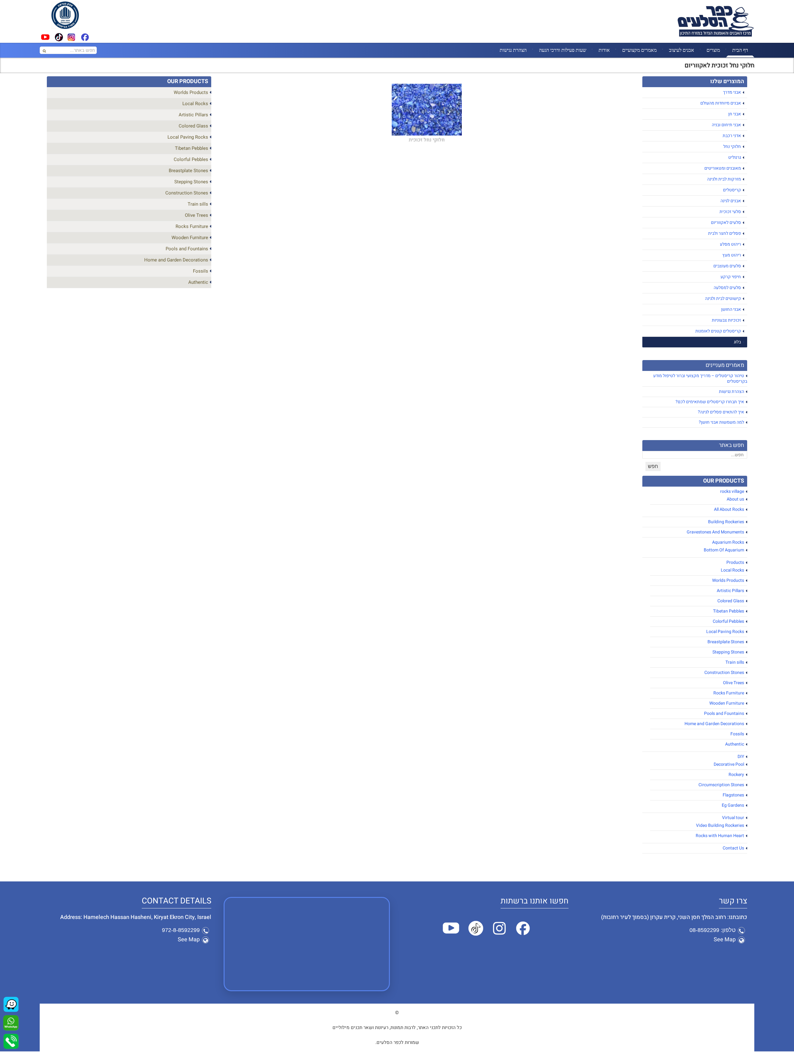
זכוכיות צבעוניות (726, 320)
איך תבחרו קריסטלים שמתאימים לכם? (710, 402)
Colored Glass (730, 601)
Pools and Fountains (724, 713)
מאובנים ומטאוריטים (722, 168)
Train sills (734, 662)
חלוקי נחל (732, 146)
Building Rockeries (726, 522)
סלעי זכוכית (730, 211)
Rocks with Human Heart (720, 835)
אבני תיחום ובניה (726, 125)
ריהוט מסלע (730, 244)
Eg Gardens (733, 805)
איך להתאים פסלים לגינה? (721, 412)
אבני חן (734, 114)
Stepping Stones (728, 652)
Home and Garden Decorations (714, 723)
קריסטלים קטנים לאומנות (718, 331)
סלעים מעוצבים (727, 266)
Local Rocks (732, 570)
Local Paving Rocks (725, 631)
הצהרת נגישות (513, 49)
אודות (604, 49)
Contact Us (733, 848)
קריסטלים (732, 190)
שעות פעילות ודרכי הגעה (562, 49)
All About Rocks (729, 509)
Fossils (737, 734)
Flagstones (733, 795)
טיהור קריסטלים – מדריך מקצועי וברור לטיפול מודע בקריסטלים (700, 378)
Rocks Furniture (728, 693)
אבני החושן (731, 309)
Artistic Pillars (730, 590)
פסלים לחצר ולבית (724, 233)
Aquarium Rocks (728, 542)
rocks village (732, 491)
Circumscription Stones (721, 785)
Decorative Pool (729, 764)
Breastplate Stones (725, 642)
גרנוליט (734, 157)
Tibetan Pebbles (728, 611)
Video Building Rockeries (720, 825)
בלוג (737, 342)
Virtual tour (733, 817)
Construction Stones (724, 672)
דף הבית (740, 49)
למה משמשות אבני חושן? (721, 422)
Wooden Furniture (726, 703)
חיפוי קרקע (730, 277)
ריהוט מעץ (731, 255)
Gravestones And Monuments (715, 532)
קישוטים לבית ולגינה (723, 298)
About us (735, 499)
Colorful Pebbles (728, 621)
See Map (725, 939)
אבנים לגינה (730, 201)
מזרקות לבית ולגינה (724, 179)
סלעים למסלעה (727, 287)
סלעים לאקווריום (726, 222)
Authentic (734, 744)
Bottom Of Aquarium (724, 550)
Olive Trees (733, 683)
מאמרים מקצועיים (639, 49)
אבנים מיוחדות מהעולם (720, 103)
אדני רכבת (732, 135)
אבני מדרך (732, 92)
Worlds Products (728, 580)
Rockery (736, 774)
